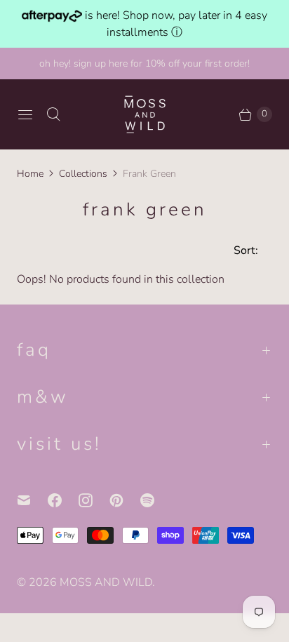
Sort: (241, 250)
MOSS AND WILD (106, 582)
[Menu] (25, 114)
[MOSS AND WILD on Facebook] (63, 500)
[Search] (53, 114)
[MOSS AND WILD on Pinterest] (124, 500)
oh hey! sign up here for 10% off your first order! (144, 63)
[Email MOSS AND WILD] (32, 500)
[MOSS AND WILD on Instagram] (94, 500)
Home (30, 173)
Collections (83, 173)
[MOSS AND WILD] (145, 114)
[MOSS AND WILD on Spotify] (155, 500)
